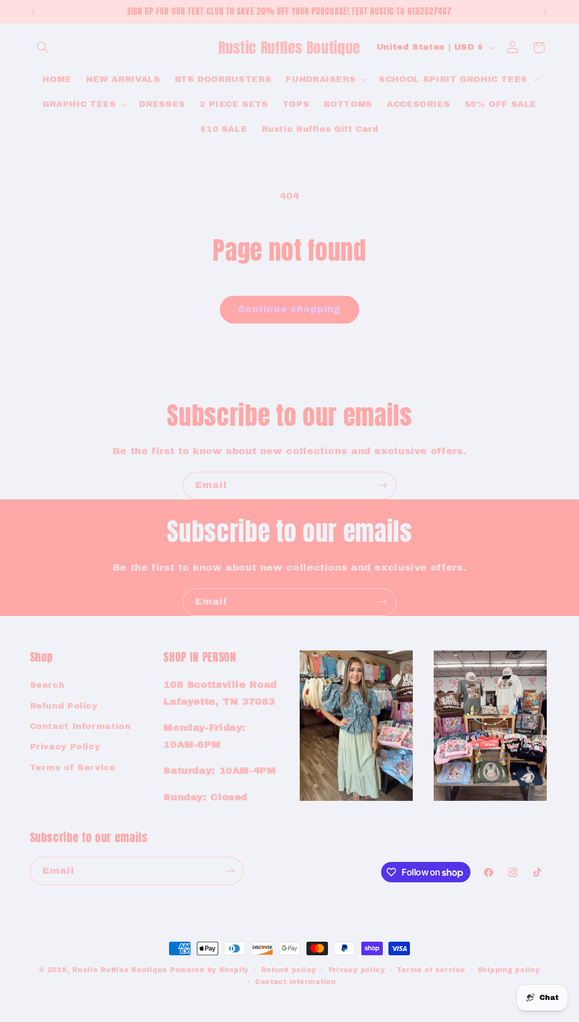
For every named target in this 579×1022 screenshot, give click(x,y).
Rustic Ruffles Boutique (119, 970)
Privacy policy (357, 970)
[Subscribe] (383, 485)
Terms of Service (73, 767)
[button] (43, 48)
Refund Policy (64, 705)
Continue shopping (290, 309)
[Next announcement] (545, 11)
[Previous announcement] (33, 11)
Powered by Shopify (209, 970)
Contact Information (80, 726)
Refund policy (289, 970)
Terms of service (431, 970)
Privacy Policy (65, 746)
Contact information (295, 981)
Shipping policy (509, 970)
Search (47, 684)
